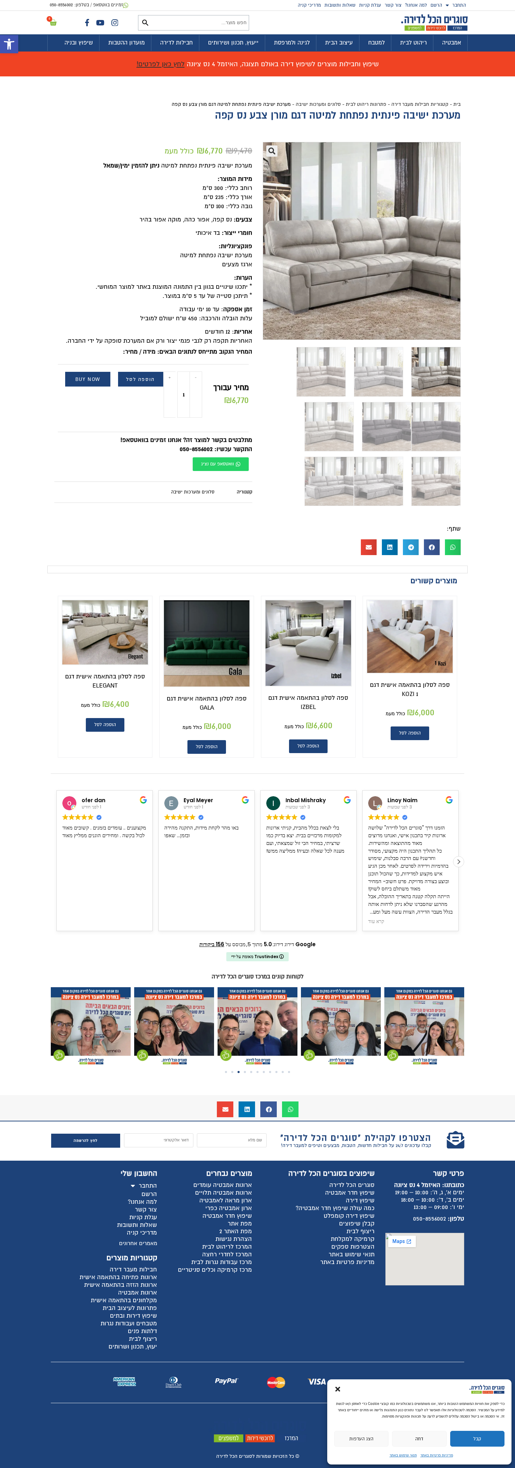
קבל (477, 1439)
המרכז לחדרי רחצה (227, 1254)
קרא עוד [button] (274, 922)
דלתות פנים (142, 1331)
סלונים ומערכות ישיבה (318, 104)
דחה (419, 1439)
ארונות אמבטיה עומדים (222, 1185)
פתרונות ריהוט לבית (366, 104)
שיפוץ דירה (360, 1200)
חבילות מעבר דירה (133, 1269)
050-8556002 (429, 1218)
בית (457, 104)
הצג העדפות (361, 1439)
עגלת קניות (370, 5)
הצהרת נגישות (233, 1239)
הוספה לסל (140, 379)
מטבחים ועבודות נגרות (129, 1323)
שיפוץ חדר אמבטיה (350, 1192)
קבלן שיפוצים (357, 1223)
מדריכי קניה (309, 5)
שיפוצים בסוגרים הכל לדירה (331, 1173)
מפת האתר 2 (235, 1231)
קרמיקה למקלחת (353, 1239)
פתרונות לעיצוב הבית (130, 1308)
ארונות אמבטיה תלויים (223, 1192)
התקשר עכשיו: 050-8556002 (216, 449)
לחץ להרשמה (85, 1140)
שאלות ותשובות (340, 5)
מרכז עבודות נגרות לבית (221, 1262)
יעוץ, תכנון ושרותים (133, 1346)
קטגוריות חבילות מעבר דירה (419, 104)
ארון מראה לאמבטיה (225, 1200)
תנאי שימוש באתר (403, 1455)
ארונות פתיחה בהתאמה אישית (118, 1277)
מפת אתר (240, 1223)
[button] (9, 44)
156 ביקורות (211, 944)
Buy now (87, 379)
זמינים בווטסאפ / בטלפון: (86, 5)
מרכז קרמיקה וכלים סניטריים (215, 1270)
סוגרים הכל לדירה (352, 1185)
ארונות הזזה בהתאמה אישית (120, 1285)
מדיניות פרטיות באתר (436, 1455)
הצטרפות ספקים (353, 1246)
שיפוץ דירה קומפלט (349, 1216)
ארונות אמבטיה (137, 1292)
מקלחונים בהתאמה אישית (124, 1300)
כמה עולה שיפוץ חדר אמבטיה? (335, 1208)
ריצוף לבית (360, 1231)
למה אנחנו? (416, 5)
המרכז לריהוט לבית (227, 1246)
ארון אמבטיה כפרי (228, 1208)
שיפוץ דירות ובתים (133, 1315)
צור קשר (393, 5)
